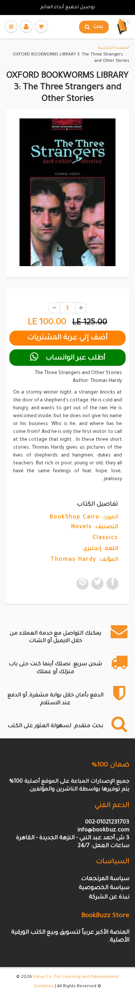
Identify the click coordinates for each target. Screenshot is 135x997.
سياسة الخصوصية (104, 888)
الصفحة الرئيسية (113, 48)
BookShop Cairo (75, 518)
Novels (81, 527)
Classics (105, 538)
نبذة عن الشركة (109, 897)
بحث (98, 27)
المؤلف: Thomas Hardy (84, 560)
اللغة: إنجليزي (100, 549)
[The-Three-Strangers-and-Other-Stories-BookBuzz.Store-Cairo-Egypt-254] (67, 192)
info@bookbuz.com (103, 830)
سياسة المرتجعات (105, 879)
